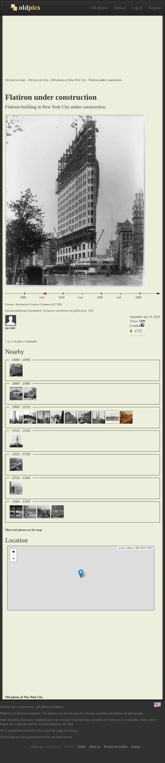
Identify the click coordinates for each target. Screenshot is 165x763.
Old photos (99, 8)
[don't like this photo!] (140, 331)
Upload (119, 8)
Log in (137, 8)
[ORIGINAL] (82, 200)
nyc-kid (10, 328)
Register (155, 8)
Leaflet (121, 547)
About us (94, 746)
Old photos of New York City (24, 697)
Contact (136, 746)
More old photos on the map (23, 530)
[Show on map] (142, 326)
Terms (81, 746)
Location (135, 325)
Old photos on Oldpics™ (21, 7)
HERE (150, 547)
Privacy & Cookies (115, 746)
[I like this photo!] (136, 331)
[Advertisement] (82, 46)
